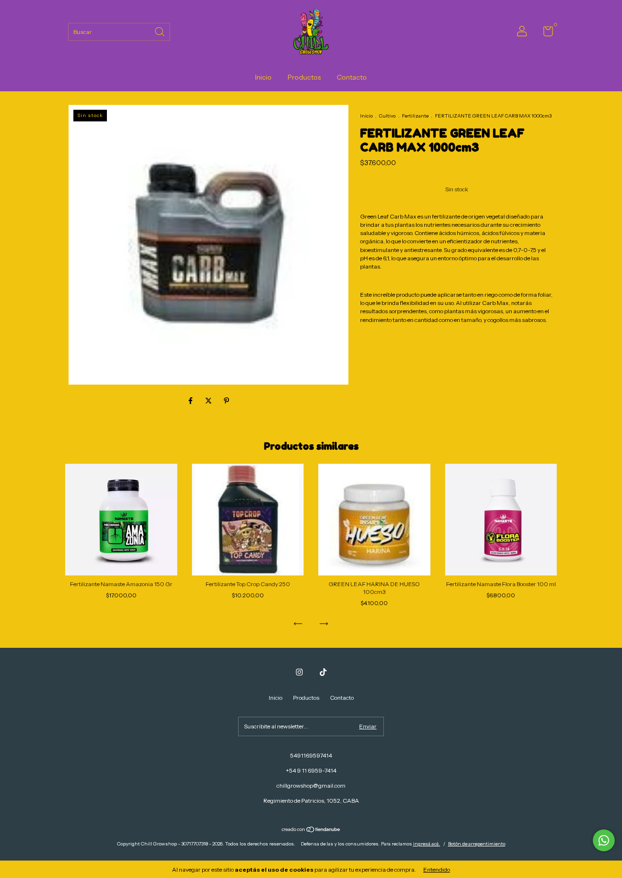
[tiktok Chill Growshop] (323, 672)
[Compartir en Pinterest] (226, 400)
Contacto (352, 77)
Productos (304, 77)
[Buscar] (160, 31)
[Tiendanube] (311, 830)
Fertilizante (415, 116)
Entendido (436, 869)
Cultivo (387, 116)
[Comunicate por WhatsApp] (604, 840)
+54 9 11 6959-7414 (311, 770)
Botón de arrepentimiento (476, 844)
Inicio (263, 77)
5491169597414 (311, 755)
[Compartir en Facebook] (191, 400)
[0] (544, 33)
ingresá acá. (426, 844)
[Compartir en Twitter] (209, 400)
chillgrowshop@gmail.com (311, 785)
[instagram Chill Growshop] (299, 672)
